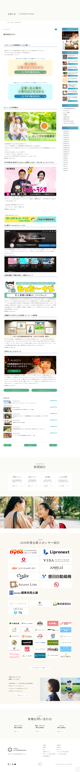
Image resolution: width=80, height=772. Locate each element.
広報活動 (65, 114)
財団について (15, 485)
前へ (7, 445)
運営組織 (58, 745)
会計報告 (46, 485)
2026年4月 (66, 139)
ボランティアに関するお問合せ (63, 751)
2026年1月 (66, 143)
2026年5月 (66, 137)
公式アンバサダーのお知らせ (69, 123)
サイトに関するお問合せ (61, 753)
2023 (65, 162)
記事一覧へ (30, 445)
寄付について (59, 749)
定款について (30, 485)
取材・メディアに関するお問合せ (49, 753)
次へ (53, 445)
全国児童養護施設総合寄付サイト (70, 108)
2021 (65, 166)
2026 (65, 155)
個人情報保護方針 (46, 756)
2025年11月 (66, 147)
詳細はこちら (20, 695)
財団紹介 (44, 745)
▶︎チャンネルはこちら (9, 255)
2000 (65, 170)
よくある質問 (61, 485)
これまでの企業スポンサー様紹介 (38, 667)
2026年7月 (66, 133)
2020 (65, 168)
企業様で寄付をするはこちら (44, 390)
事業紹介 (44, 747)
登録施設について (46, 751)
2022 (65, 164)
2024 (65, 160)
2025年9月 (66, 151)
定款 (44, 749)
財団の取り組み (67, 116)
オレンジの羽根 (67, 112)
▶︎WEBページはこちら (9, 158)
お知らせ (12, 22)
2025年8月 (66, 153)
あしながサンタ (67, 110)
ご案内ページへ (17, 731)
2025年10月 (66, 149)
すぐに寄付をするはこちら (16, 390)
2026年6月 (66, 135)
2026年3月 (66, 141)
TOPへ (40, 764)
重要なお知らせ (67, 118)
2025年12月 (66, 145)
